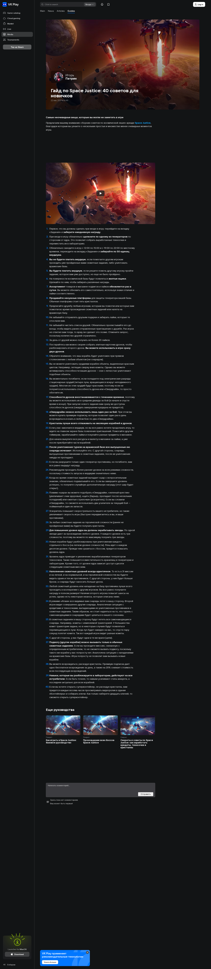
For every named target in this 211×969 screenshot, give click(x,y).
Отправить (146, 794)
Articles (61, 11)
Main (42, 11)
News (51, 11)
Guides (71, 11)
